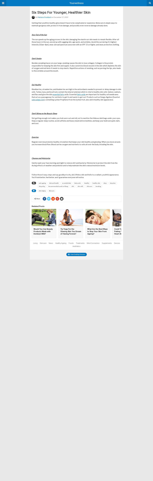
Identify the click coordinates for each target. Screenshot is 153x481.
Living (35, 243)
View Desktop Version (77, 254)
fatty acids (81, 94)
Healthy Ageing (60, 243)
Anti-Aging (42, 191)
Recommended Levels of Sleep (58, 186)
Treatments (80, 243)
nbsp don (113, 183)
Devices (117, 243)
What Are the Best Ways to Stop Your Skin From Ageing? (97, 231)
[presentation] (117, 224)
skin (72, 186)
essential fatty (58, 94)
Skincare (51, 191)
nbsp (105, 183)
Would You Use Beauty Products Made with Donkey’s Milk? (43, 231)
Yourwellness (77, 3)
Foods (71, 243)
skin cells (80, 186)
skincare (89, 186)
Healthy (86, 183)
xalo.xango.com (38, 100)
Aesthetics (76, 246)
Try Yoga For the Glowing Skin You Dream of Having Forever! (70, 231)
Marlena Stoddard (44, 17)
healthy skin (96, 183)
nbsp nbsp (42, 186)
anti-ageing (42, 183)
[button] (3, 3)
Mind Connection (93, 243)
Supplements (107, 243)
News (51, 243)
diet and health (54, 183)
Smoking (98, 186)
